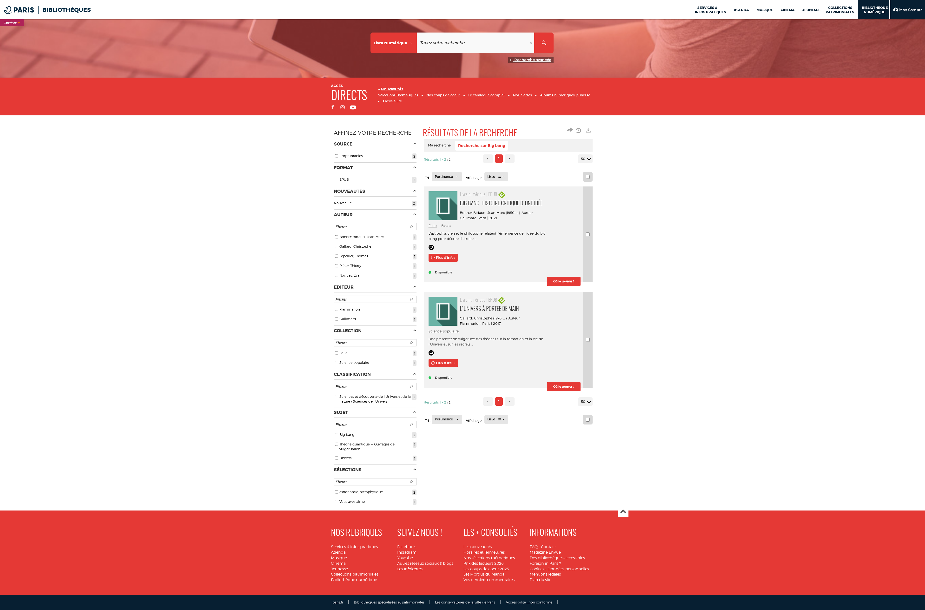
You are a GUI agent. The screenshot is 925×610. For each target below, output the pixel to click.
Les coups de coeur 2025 (486, 569)
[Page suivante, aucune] (510, 158)
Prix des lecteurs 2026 (483, 563)
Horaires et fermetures (484, 552)
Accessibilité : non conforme (529, 602)
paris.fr (337, 602)
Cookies (537, 569)
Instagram (406, 552)
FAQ (534, 546)
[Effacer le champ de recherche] (532, 43)
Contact (548, 546)
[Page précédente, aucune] (488, 158)
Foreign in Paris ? (545, 563)
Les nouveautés (477, 546)
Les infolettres (410, 569)
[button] (907, 9)
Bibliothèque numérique (354, 579)
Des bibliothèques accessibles (557, 558)
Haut (623, 512)
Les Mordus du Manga (483, 574)
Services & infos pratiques (354, 546)
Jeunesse (339, 569)
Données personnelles (568, 569)
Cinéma (338, 563)
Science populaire (444, 331)
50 (583, 159)
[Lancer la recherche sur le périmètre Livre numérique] (544, 43)
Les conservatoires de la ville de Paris (465, 602)
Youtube (405, 558)
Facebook (406, 546)
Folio (433, 226)
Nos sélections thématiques (489, 558)
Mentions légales (545, 574)
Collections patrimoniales (354, 574)
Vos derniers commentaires (489, 579)
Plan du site (540, 579)
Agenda (338, 552)
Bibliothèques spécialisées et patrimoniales (389, 602)
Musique (339, 558)
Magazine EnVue (545, 552)
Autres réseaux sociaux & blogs (425, 563)
